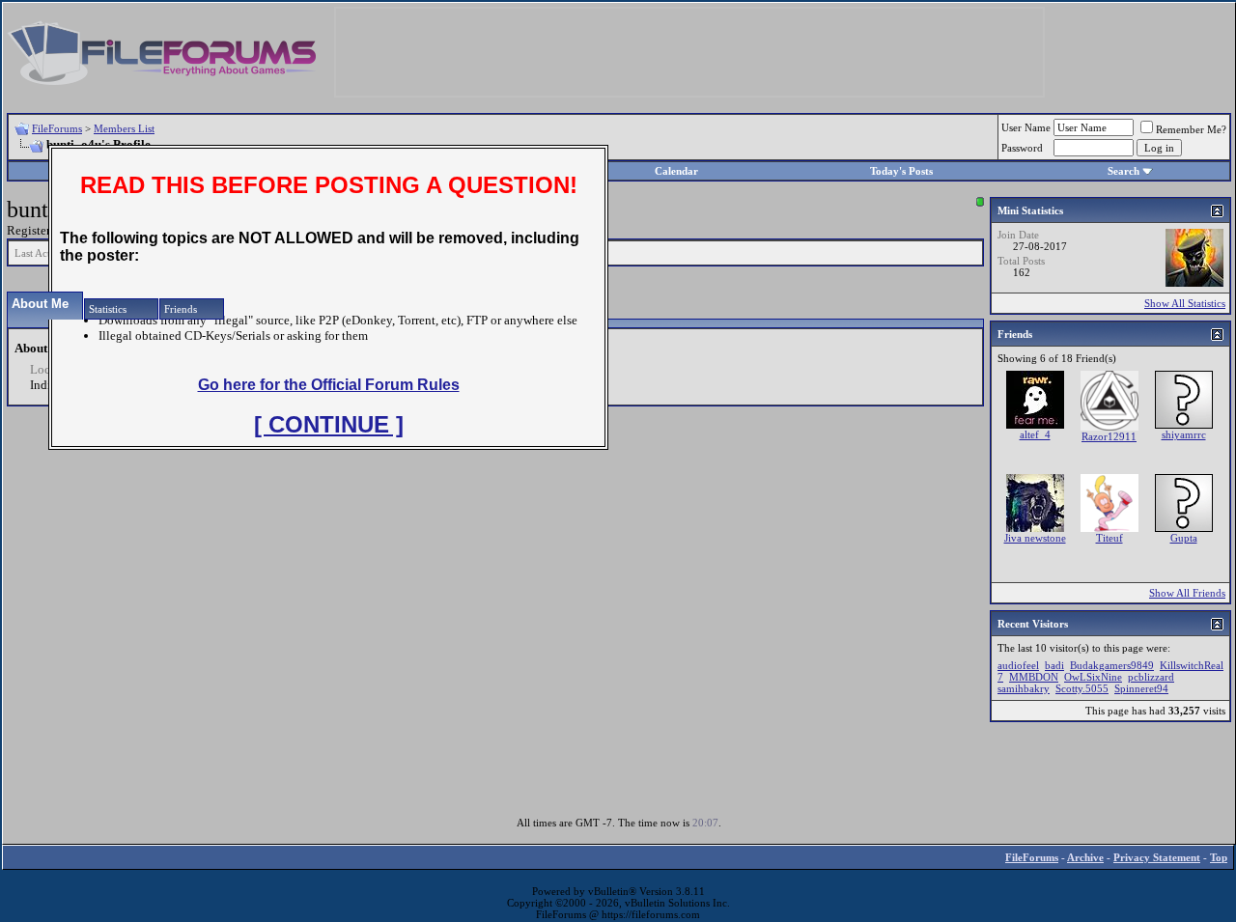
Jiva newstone (1035, 538)
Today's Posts (901, 171)
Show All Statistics (1184, 303)
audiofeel (1018, 665)
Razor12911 (1109, 436)
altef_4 (1035, 434)
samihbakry (1023, 688)
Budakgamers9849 (1112, 665)
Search (1123, 171)
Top (1218, 857)
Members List (124, 128)
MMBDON (1033, 677)
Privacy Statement (1156, 857)
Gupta (1183, 538)
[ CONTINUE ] (329, 424)
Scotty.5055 (1082, 688)
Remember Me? (1191, 129)
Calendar (676, 171)
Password (1022, 148)
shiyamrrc (1184, 434)
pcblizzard (1151, 677)
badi (1054, 665)
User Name (1026, 127)
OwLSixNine (1093, 677)
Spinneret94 (1141, 688)
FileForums (57, 128)
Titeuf (1109, 538)
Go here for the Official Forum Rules (329, 385)
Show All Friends (1187, 593)
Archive (1085, 857)
